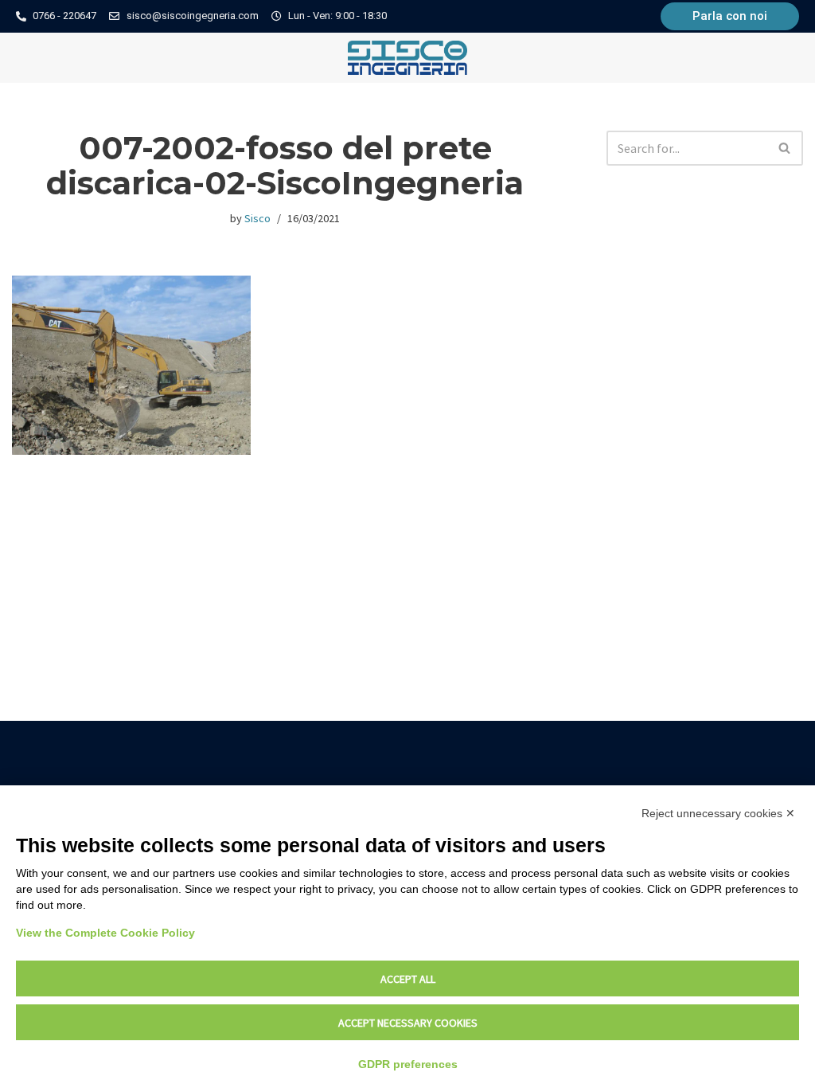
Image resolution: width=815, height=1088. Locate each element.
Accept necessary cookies (408, 1023)
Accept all (407, 979)
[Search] (785, 148)
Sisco (257, 218)
